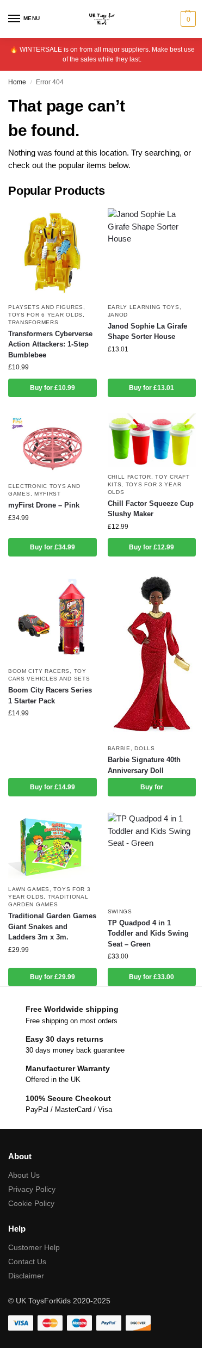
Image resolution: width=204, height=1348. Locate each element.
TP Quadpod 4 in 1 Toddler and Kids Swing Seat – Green (148, 933)
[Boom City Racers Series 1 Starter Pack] (52, 617)
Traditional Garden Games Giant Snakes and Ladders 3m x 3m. (52, 926)
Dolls (144, 748)
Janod (118, 315)
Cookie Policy (31, 1203)
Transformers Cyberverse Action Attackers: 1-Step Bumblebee (50, 344)
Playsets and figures (45, 307)
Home (17, 82)
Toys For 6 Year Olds (45, 315)
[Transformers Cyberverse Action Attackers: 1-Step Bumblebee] (52, 252)
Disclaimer (26, 1275)
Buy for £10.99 (52, 388)
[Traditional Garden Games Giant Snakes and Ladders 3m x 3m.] (52, 846)
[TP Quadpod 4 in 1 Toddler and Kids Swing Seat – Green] (152, 857)
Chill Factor (129, 477)
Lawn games (29, 889)
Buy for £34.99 (52, 547)
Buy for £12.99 (151, 547)
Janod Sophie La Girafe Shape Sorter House (147, 331)
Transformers (33, 322)
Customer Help (34, 1247)
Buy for (151, 787)
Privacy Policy (31, 1189)
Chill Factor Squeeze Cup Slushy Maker (151, 508)
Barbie (119, 748)
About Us (24, 1175)
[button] (187, 19)
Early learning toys (144, 307)
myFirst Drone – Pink (43, 505)
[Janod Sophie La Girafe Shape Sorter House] (152, 252)
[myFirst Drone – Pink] (52, 444)
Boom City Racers (39, 671)
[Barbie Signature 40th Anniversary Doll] (152, 655)
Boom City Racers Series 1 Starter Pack (50, 695)
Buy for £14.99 (52, 787)
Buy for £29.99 (52, 977)
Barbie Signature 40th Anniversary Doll (144, 765)
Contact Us (27, 1261)
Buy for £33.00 (151, 977)
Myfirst (47, 494)
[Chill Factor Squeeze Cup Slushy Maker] (152, 440)
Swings (120, 911)
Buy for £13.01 (151, 388)
